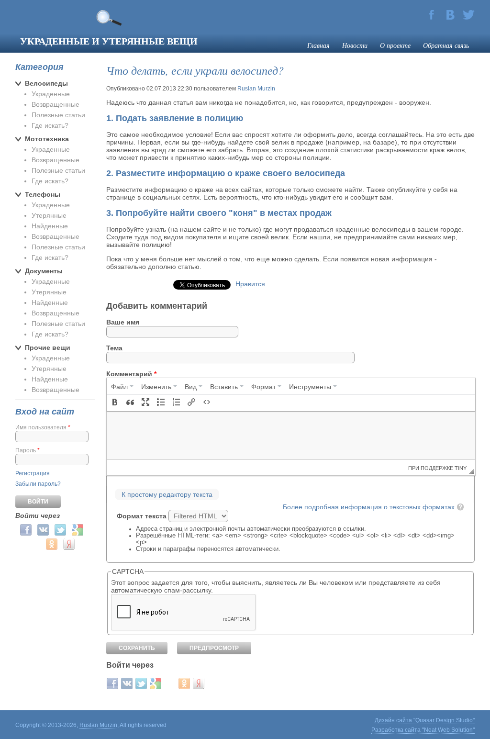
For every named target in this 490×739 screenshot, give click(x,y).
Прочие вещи (47, 347)
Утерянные (49, 215)
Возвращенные (55, 104)
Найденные (50, 226)
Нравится (250, 284)
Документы (44, 271)
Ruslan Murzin (256, 88)
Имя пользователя (42, 427)
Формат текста (142, 516)
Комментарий (131, 374)
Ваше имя (122, 322)
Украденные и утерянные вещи (109, 41)
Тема (114, 348)
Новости (355, 45)
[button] (115, 403)
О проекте (395, 45)
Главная (318, 45)
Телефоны (42, 194)
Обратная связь (446, 45)
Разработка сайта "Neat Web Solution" (423, 730)
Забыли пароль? (38, 484)
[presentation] (122, 386)
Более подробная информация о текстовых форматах (369, 507)
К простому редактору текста (167, 494)
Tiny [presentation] (461, 467)
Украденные (51, 94)
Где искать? (50, 125)
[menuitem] (122, 386)
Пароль (27, 450)
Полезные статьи (58, 115)
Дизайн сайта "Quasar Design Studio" (425, 720)
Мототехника (47, 139)
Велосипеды (46, 83)
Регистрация (32, 473)
